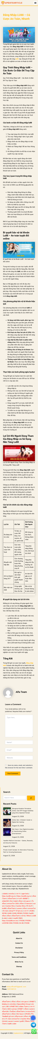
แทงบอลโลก (32, 908)
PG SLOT (29, 906)
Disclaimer (19, 948)
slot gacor (26, 901)
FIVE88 (25, 913)
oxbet (5, 918)
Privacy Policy (19, 952)
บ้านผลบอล (28, 903)
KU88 (32, 911)
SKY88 (4, 913)
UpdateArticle (18, 1033)
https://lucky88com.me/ (10, 921)
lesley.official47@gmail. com (16, 987)
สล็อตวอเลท (19, 1016)
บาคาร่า (18, 894)
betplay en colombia (9, 1004)
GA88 (9, 913)
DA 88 (21, 923)
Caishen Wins (10, 906)
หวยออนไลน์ (30, 1011)
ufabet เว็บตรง (23, 1006)
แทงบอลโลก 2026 (13, 903)
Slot (11, 901)
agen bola (25, 894)
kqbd (15, 901)
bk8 (9, 1009)
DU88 (14, 913)
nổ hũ (23, 916)
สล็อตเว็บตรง (12, 898)
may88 (15, 918)
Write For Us (19, 962)
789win (28, 916)
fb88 (20, 918)
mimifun (11, 894)
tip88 (9, 1024)
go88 (22, 1021)
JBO (7, 1006)
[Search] (31, 798)
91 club (8, 1019)
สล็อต (20, 901)
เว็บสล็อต (12, 1011)
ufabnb (5, 894)
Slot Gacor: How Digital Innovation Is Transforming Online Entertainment (23, 831)
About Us (19, 938)
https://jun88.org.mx (9, 896)
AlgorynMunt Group (23, 1004)
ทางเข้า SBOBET (22, 898)
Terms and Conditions (19, 957)
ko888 (4, 908)
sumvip (14, 1009)
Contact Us (19, 943)
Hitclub (4, 1021)
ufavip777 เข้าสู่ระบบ (15, 911)
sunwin (19, 908)
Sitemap (19, 966)
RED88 (19, 913)
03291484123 (11, 989)
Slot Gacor (20, 1014)
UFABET (32, 1002)
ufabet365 (5, 901)
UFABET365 (14, 1006)
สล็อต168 (5, 1011)
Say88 (31, 913)
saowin (10, 1021)
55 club (5, 911)
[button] (35, 2)
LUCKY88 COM (7, 923)
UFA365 (27, 1014)
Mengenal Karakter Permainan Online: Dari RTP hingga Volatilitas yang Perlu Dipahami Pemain (22, 811)
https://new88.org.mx (24, 896)
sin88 (34, 916)
